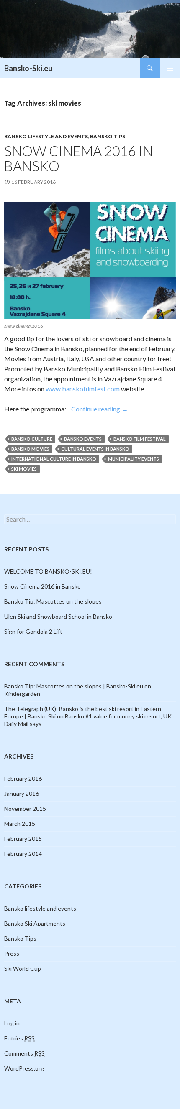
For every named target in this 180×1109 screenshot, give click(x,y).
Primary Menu (170, 68)
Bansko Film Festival (139, 439)
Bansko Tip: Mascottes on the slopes (53, 601)
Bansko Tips (107, 136)
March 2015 (19, 823)
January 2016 (21, 793)
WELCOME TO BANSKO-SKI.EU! (48, 571)
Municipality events (133, 459)
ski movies (24, 469)
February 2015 (23, 838)
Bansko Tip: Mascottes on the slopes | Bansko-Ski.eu (73, 686)
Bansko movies (30, 449)
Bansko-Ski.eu (28, 68)
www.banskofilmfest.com (83, 389)
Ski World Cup (22, 968)
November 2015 (25, 808)
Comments (24, 1053)
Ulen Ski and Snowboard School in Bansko (58, 616)
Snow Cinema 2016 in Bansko (78, 158)
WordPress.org (24, 1068)
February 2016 (23, 778)
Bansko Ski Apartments (34, 923)
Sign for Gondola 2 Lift (33, 631)
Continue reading (99, 409)
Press (11, 953)
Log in (12, 1023)
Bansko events (83, 439)
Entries (19, 1038)
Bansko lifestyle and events (46, 136)
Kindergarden (22, 693)
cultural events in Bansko (95, 449)
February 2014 (23, 853)
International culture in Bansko (53, 459)
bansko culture (31, 439)
